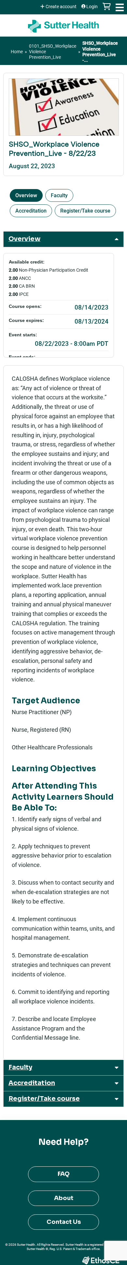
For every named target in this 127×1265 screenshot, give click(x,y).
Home (17, 51)
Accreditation (31, 210)
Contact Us (64, 1221)
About (63, 1198)
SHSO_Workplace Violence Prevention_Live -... (100, 51)
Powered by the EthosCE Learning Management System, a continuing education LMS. (101, 1260)
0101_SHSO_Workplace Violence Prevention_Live (52, 51)
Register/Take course (85, 210)
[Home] (63, 23)
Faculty (59, 195)
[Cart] (107, 10)
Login (92, 6)
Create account (61, 6)
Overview (26, 195)
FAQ (64, 1173)
